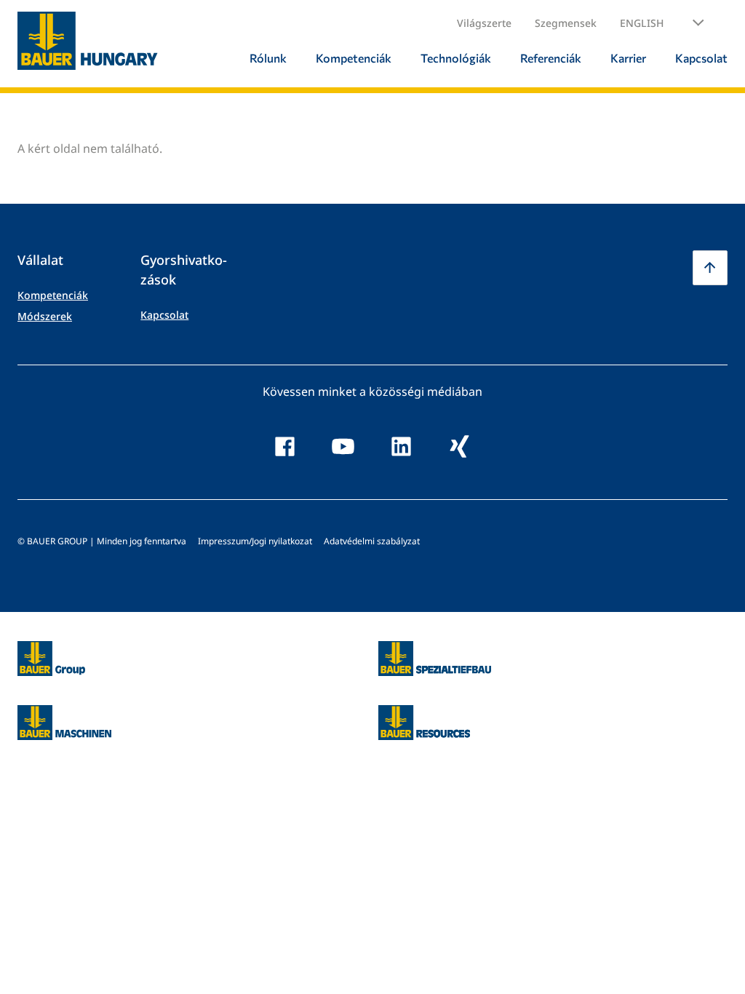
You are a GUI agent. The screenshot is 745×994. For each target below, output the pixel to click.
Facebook (285, 447)
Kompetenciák (52, 295)
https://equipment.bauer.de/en (64, 714)
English (642, 23)
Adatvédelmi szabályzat (372, 541)
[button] (662, 23)
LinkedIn (401, 447)
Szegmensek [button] (566, 23)
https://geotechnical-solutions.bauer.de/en (434, 658)
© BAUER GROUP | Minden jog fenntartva (101, 541)
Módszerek (44, 316)
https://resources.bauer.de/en (424, 714)
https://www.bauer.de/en (51, 650)
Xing (460, 447)
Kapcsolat (164, 315)
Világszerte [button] (484, 23)
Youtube (343, 447)
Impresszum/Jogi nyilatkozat (255, 541)
